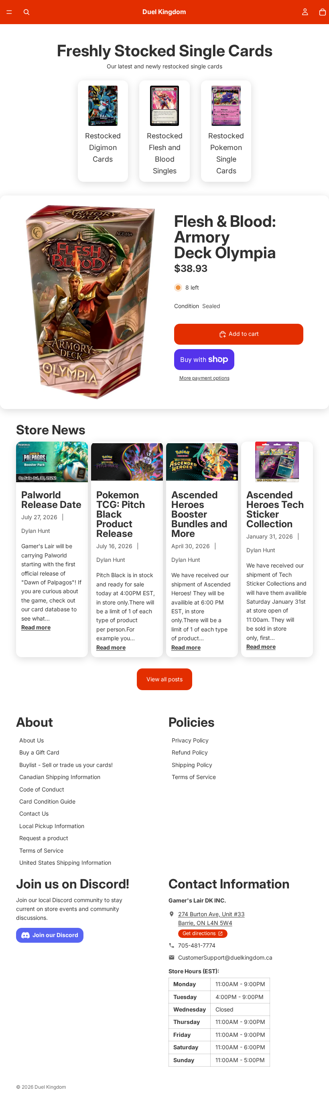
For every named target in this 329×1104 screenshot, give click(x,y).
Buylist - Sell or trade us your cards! (66, 764)
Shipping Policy (192, 764)
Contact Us (34, 813)
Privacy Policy (190, 740)
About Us (31, 740)
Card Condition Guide (47, 801)
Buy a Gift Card (39, 752)
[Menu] (9, 12)
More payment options (204, 378)
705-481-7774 (196, 945)
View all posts (164, 679)
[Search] (26, 12)
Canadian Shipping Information (59, 776)
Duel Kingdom (50, 1087)
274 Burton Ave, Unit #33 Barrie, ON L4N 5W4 (211, 918)
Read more (36, 627)
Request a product (43, 838)
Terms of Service (41, 850)
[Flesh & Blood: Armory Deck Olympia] (90, 302)
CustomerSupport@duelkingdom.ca (225, 957)
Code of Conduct (41, 788)
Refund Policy (190, 752)
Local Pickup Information (51, 825)
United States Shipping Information (65, 862)
